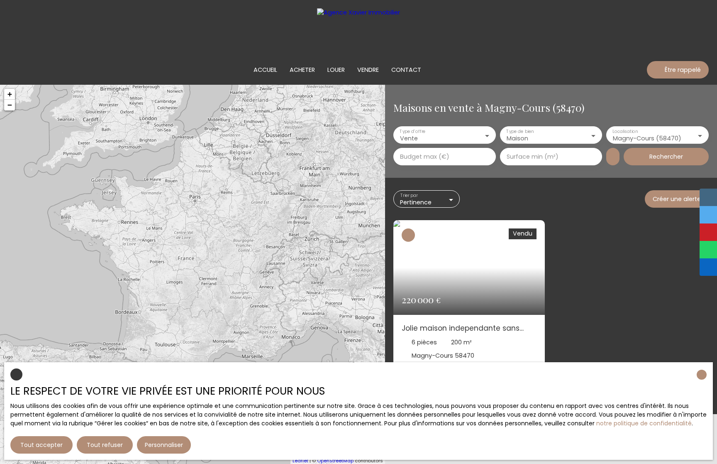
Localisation (625, 131)
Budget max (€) (424, 156)
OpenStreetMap (335, 460)
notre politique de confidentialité (644, 423)
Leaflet (300, 460)
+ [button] (9, 94)
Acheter (302, 70)
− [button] (9, 105)
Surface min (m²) (532, 156)
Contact (406, 70)
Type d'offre (412, 131)
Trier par (409, 195)
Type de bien (520, 131)
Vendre (368, 70)
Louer (336, 70)
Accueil (265, 70)
